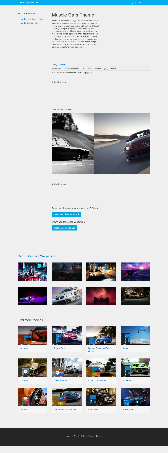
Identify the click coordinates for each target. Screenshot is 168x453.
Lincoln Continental (97, 380)
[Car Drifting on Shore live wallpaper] (135, 271)
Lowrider (24, 380)
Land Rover (93, 409)
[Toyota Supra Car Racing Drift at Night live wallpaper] (32, 296)
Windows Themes (29, 2)
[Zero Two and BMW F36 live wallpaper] (32, 271)
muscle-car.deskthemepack (66, 214)
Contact (99, 436)
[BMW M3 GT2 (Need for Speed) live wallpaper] (67, 296)
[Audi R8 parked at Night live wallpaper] (135, 296)
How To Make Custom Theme (32, 19)
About (76, 436)
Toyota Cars (59, 348)
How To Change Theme (30, 23)
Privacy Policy (87, 436)
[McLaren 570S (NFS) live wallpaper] (101, 271)
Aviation (126, 348)
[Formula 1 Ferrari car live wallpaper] (101, 296)
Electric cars (128, 409)
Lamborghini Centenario (65, 409)
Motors (63, 64)
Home (68, 436)
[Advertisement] (32, 113)
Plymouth (127, 380)
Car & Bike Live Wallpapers (37, 256)
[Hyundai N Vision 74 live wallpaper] (67, 271)
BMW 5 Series (60, 380)
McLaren (24, 348)
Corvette (24, 409)
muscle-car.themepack (64, 227)
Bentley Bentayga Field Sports (99, 350)
